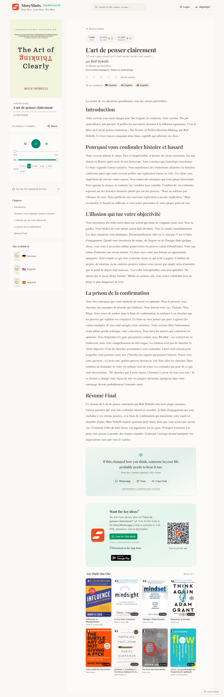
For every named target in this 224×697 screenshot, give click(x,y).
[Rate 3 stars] (101, 77)
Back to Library (96, 28)
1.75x (48, 166)
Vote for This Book (125, 536)
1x (29, 166)
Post (143, 481)
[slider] (15, 151)
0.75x (23, 166)
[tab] (92, 38)
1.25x (35, 166)
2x (23, 171)
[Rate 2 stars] (94, 77)
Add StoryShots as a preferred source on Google (141, 488)
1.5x (42, 166)
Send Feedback (213, 691)
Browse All (188, 573)
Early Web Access (52, 5)
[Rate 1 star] (87, 77)
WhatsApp (125, 481)
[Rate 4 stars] (108, 77)
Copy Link (161, 481)
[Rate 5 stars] (115, 77)
